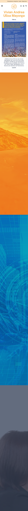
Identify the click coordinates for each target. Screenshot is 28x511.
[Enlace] (21, 6)
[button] (2, 6)
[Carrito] (23, 5)
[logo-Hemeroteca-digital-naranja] (14, 6)
